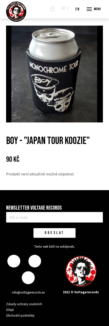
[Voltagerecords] (16, 12)
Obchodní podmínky (20, 315)
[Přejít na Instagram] (34, 261)
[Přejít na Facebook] (13, 261)
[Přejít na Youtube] (28, 277)
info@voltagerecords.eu (28, 292)
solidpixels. (67, 246)
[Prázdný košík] (52, 9)
